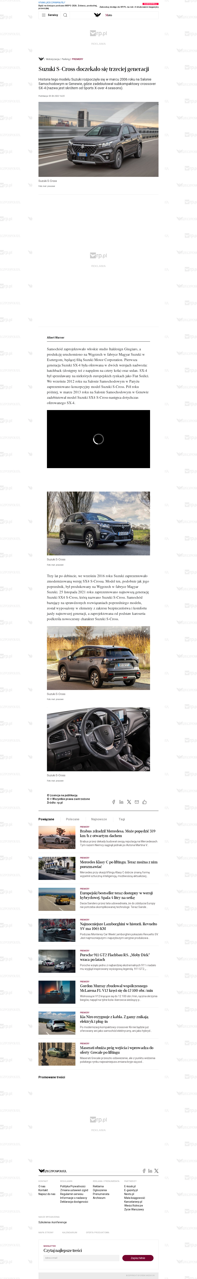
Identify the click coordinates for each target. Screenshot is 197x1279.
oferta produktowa (97, 1232)
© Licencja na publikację (62, 795)
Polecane (73, 819)
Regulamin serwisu (71, 1194)
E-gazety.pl (131, 1190)
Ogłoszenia (100, 1190)
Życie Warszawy (134, 1209)
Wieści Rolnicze (133, 1205)
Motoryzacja (52, 59)
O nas (41, 1186)
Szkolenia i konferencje (52, 1222)
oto (108, 15)
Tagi (122, 819)
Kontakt (43, 1190)
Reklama (98, 1186)
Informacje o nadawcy (73, 1197)
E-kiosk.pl (130, 1186)
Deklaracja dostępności (74, 1201)
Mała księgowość (134, 1197)
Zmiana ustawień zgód (74, 1190)
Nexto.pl (129, 1194)
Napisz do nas (46, 1194)
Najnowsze (99, 819)
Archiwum (99, 1197)
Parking (66, 59)
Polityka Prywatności (72, 1186)
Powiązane (46, 819)
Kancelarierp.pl (133, 1201)
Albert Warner (55, 337)
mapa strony (45, 1232)
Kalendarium (69, 1232)
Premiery (77, 59)
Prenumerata (101, 1194)
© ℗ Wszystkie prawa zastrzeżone (68, 799)
